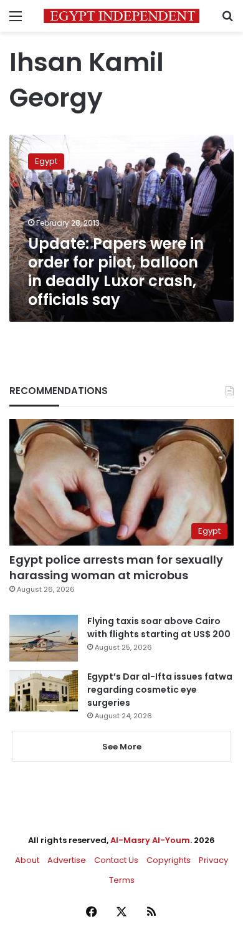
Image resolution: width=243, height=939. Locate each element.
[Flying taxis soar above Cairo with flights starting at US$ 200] (43, 638)
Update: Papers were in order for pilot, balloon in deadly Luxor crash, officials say (116, 271)
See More (121, 747)
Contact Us (116, 860)
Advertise (66, 860)
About (27, 860)
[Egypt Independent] (121, 16)
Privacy (213, 860)
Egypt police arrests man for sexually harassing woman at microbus (116, 567)
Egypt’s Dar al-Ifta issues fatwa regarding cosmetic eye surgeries (159, 689)
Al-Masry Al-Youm (150, 840)
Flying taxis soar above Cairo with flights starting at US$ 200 (159, 627)
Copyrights (168, 860)
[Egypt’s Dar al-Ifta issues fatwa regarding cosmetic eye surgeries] (43, 690)
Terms (122, 880)
